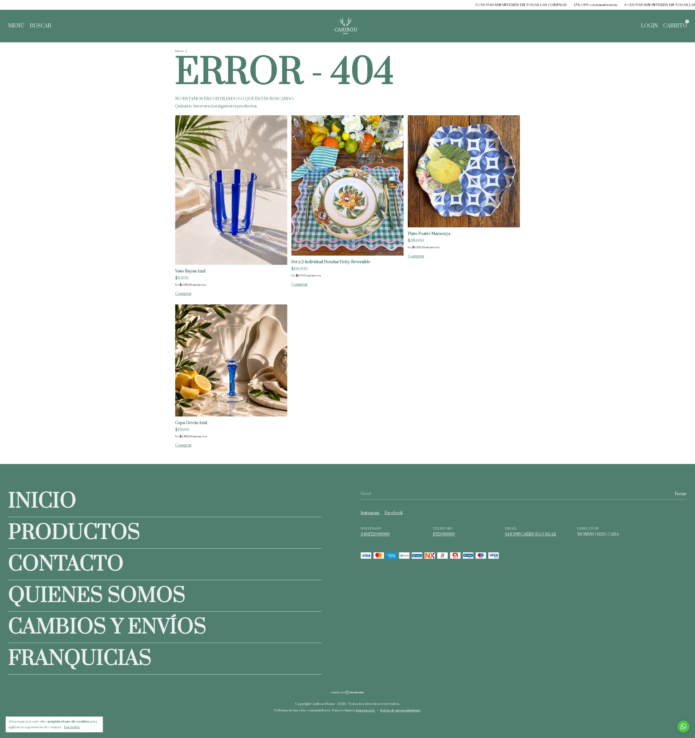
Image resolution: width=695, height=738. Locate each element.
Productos (74, 533)
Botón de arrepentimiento (400, 710)
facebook (393, 513)
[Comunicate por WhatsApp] (683, 726)
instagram (370, 513)
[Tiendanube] (348, 692)
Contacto (66, 564)
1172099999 (444, 534)
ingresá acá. (365, 710)
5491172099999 (375, 534)
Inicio (179, 51)
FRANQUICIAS (79, 659)
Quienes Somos (96, 596)
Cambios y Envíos (107, 627)
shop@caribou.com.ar (530, 534)
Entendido (72, 727)
